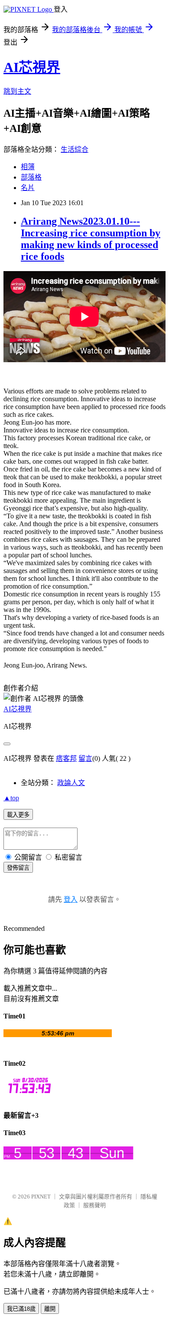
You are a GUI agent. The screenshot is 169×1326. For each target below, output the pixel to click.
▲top (11, 798)
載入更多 (18, 815)
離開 (49, 1309)
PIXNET (41, 1196)
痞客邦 (66, 758)
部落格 (31, 177)
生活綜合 (74, 149)
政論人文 (71, 782)
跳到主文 (17, 91)
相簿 (28, 166)
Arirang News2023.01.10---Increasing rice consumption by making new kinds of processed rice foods (90, 239)
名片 (28, 187)
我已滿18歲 (21, 1309)
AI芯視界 (31, 67)
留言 (85, 758)
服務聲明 (94, 1205)
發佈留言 (18, 867)
